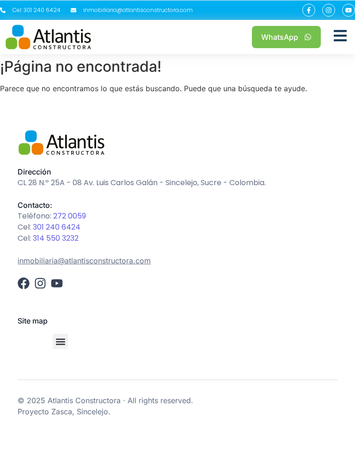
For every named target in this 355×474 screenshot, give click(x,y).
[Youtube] (348, 10)
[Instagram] (328, 10)
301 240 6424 (56, 227)
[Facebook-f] (308, 10)
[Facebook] (24, 283)
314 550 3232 (56, 238)
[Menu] (340, 37)
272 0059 (69, 216)
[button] (60, 341)
